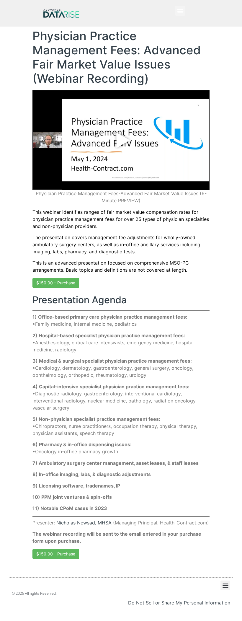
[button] (180, 11)
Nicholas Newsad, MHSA (84, 523)
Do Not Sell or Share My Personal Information (179, 603)
